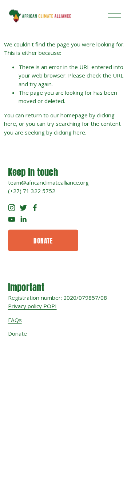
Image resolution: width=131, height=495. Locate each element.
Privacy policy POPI (32, 306)
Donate (43, 240)
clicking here (69, 132)
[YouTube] (11, 219)
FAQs (15, 320)
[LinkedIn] (23, 219)
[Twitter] (23, 207)
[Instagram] (11, 207)
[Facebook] (35, 207)
